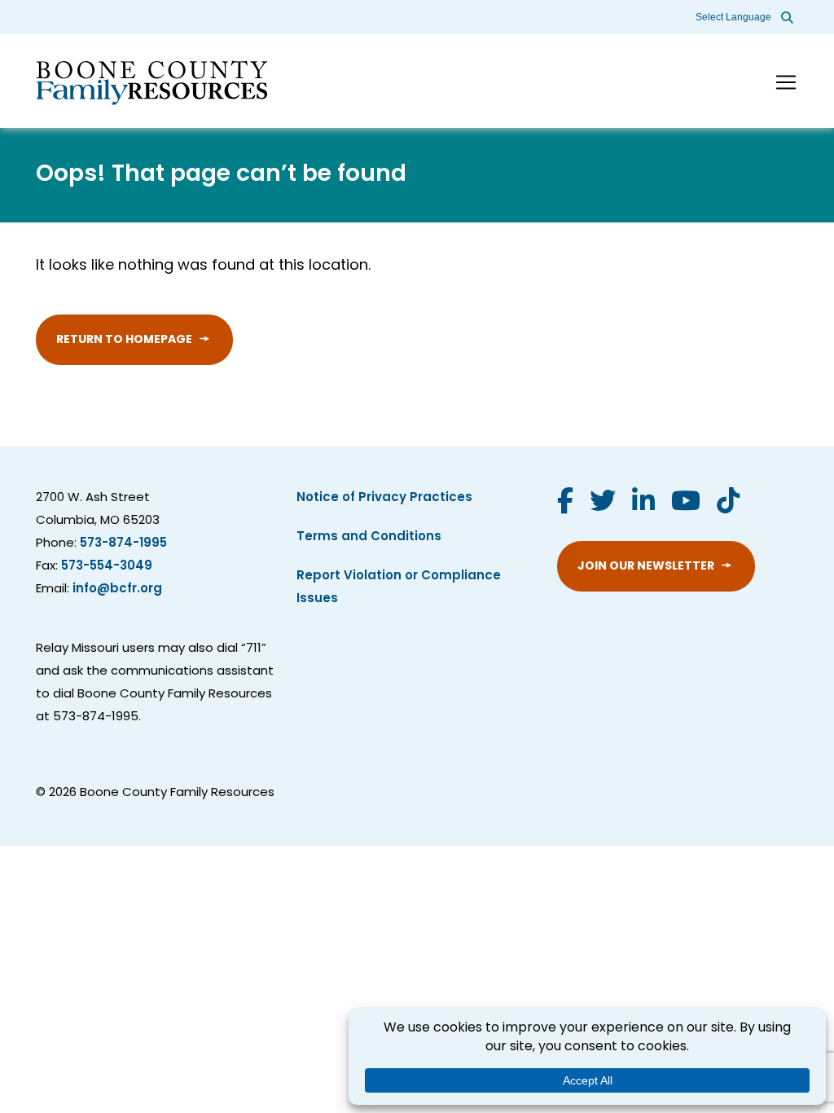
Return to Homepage (124, 340)
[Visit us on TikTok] (728, 504)
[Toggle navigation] (786, 82)
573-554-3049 (106, 567)
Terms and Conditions (368, 537)
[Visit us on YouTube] (685, 504)
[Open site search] (787, 17)
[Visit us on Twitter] (603, 504)
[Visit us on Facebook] (565, 504)
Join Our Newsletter (645, 567)
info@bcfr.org (117, 589)
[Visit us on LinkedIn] (643, 504)
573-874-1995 (123, 544)
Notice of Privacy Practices (384, 498)
